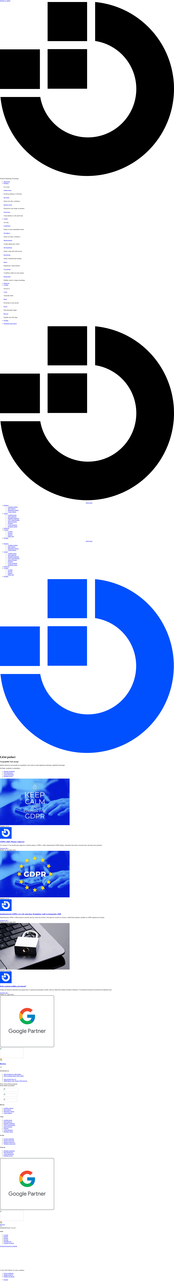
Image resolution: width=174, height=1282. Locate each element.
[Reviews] (1, 1060)
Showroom (88, 503)
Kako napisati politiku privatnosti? (13, 986)
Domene (5, 262)
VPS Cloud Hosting (8, 247)
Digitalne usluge (7, 276)
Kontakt (6, 538)
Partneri (5, 306)
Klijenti (5, 299)
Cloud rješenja (7, 212)
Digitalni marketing (8, 240)
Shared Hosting (7, 254)
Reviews (3, 1064)
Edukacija (6, 528)
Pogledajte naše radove (10, 323)
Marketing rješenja (8, 204)
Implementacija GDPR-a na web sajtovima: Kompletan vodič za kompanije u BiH (30, 914)
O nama (5, 292)
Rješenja (6, 505)
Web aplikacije (7, 233)
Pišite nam (6, 313)
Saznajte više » (4, 848)
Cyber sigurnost (7, 269)
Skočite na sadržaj (5, 1)
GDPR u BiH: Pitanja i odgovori (12, 842)
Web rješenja (6, 197)
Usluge (6, 513)
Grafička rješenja (7, 190)
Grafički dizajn (7, 225)
